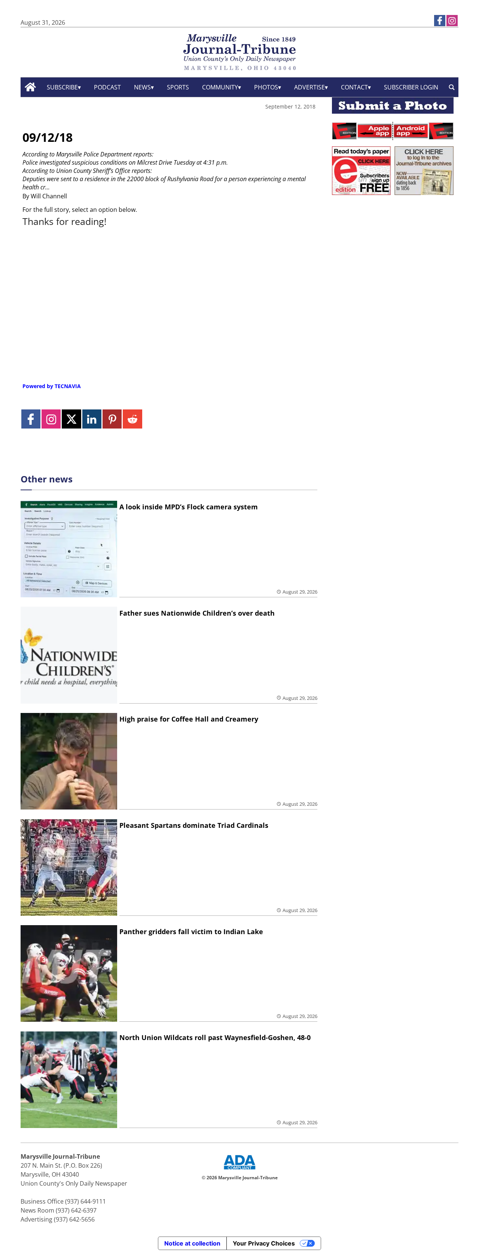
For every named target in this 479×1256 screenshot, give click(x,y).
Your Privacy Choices (264, 1243)
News (142, 87)
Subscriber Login (411, 87)
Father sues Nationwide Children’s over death (197, 613)
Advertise (309, 87)
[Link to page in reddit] (132, 419)
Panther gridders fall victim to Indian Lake (191, 931)
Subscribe (62, 87)
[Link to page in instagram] (452, 20)
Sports (178, 87)
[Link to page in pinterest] (112, 419)
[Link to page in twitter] (71, 419)
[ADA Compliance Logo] (239, 1170)
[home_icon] (30, 87)
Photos (266, 87)
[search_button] (451, 87)
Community (220, 87)
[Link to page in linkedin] (91, 419)
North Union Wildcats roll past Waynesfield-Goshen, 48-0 (215, 1037)
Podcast (107, 87)
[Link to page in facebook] (439, 20)
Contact (354, 87)
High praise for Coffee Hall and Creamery (188, 718)
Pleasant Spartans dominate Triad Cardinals (193, 825)
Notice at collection (192, 1243)
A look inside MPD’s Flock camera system (188, 506)
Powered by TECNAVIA (51, 386)
